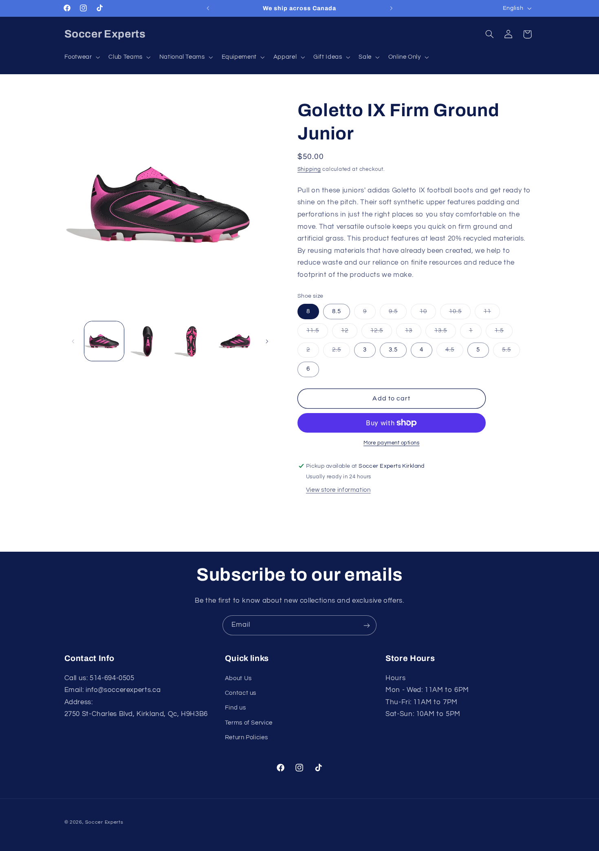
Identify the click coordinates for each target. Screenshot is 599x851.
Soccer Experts (104, 822)
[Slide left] (73, 341)
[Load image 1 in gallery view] (104, 341)
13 (413, 332)
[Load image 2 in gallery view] (147, 341)
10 (428, 313)
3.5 (393, 350)
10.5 (460, 313)
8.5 (336, 311)
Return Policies (246, 737)
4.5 (454, 352)
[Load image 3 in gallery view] (191, 341)
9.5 (398, 313)
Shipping (309, 169)
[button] (81, 57)
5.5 (511, 352)
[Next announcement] (391, 8)
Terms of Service (249, 723)
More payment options (391, 443)
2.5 (341, 352)
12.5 (381, 332)
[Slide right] (267, 341)
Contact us (240, 693)
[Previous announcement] (208, 8)
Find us (235, 708)
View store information (338, 490)
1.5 (504, 332)
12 (349, 332)
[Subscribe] (366, 625)
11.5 (317, 332)
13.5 (445, 332)
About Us (238, 678)
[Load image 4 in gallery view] (235, 341)
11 (492, 313)
